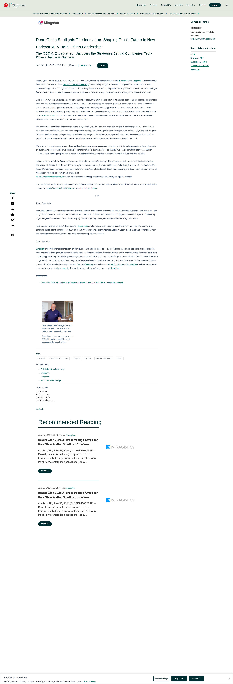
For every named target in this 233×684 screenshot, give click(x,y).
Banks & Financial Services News (101, 13)
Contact (39, 409)
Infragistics (84, 65)
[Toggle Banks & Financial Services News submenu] (117, 13)
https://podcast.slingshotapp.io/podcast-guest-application (71, 188)
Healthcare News (127, 13)
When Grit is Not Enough (51, 115)
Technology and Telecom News (182, 13)
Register (215, 5)
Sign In (202, 5)
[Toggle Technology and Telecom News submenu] (198, 13)
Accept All (196, 679)
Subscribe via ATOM (200, 66)
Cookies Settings (161, 679)
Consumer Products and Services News (50, 13)
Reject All (179, 679)
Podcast (119, 358)
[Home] (15, 5)
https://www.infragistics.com (203, 39)
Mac (79, 264)
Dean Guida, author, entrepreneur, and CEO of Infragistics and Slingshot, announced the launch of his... (57, 339)
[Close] (229, 678)
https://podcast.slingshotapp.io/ (50, 177)
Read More (45, 471)
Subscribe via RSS (199, 62)
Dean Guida (41, 358)
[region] (116, 679)
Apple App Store (115, 264)
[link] (141, 5)
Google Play (132, 264)
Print (193, 54)
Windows (89, 264)
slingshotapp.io (62, 268)
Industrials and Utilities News (152, 13)
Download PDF (197, 58)
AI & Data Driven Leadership (58, 358)
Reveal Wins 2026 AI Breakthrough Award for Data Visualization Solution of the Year (68, 442)
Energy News (77, 13)
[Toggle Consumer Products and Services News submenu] (69, 13)
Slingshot (137, 81)
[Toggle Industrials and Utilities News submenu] (167, 13)
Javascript (195, 69)
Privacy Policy (90, 681)
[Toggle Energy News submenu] (85, 13)
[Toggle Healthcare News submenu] (137, 13)
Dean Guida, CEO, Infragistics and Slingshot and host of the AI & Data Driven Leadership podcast (82, 283)
